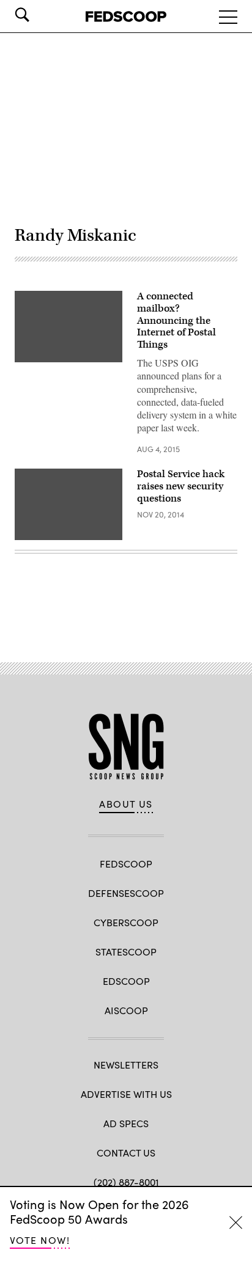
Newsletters (126, 1064)
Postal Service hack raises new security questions (180, 486)
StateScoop (126, 951)
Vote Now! (40, 1240)
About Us (126, 804)
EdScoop (126, 980)
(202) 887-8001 (126, 1181)
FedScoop (126, 863)
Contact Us (126, 1152)
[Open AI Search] (39, 14)
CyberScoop (126, 922)
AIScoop (126, 1010)
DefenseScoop (126, 892)
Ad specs (126, 1123)
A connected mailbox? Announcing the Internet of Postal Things (176, 320)
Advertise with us (126, 1093)
